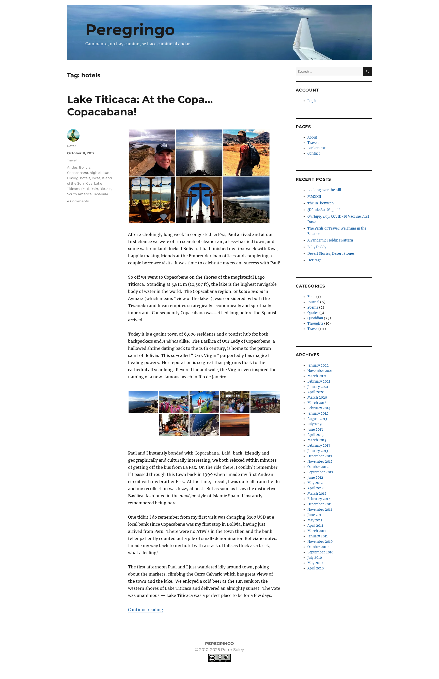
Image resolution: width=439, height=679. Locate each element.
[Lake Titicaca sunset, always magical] (234, 425)
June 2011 (315, 515)
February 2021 (318, 381)
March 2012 (316, 493)
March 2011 (316, 531)
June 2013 (315, 429)
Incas (96, 178)
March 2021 (316, 376)
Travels (313, 143)
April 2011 (315, 525)
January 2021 (317, 387)
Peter (71, 146)
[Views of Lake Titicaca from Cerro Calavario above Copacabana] (143, 402)
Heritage (314, 260)
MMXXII (314, 196)
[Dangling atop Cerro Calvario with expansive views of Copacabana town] (204, 425)
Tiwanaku (101, 194)
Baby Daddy (316, 247)
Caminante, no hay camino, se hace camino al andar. (138, 43)
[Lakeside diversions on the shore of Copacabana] (265, 402)
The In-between (320, 203)
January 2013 (317, 451)
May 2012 (315, 483)
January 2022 (318, 365)
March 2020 (317, 397)
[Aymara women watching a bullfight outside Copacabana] (174, 402)
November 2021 (320, 371)
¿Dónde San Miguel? (323, 210)
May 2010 (315, 563)
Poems (312, 307)
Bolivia (84, 167)
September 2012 (320, 472)
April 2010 (315, 568)
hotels (85, 178)
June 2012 (315, 477)
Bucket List (316, 148)
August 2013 (317, 419)
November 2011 (319, 509)
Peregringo (130, 29)
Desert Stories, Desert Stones (331, 253)
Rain (94, 189)
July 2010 (314, 557)
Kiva (88, 183)
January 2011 (317, 536)
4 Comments (78, 201)
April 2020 (315, 392)
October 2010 (317, 547)
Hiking (73, 178)
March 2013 (316, 440)
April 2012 (315, 488)
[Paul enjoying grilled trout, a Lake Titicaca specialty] (174, 425)
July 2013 (314, 424)
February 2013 (318, 445)
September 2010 (320, 552)
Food (311, 297)
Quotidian (315, 318)
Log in (312, 101)
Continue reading (145, 609)
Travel (72, 160)
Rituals (105, 189)
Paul (85, 189)
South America (79, 194)
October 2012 (317, 467)
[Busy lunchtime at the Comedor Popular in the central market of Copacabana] (234, 402)
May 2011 (314, 520)
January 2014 (317, 413)
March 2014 (316, 403)
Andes (72, 167)
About (312, 137)
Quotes (313, 313)
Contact (313, 153)
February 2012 (318, 499)
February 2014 (318, 408)
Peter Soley (232, 649)
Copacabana (77, 173)
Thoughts (315, 323)
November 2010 (320, 541)
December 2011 (319, 504)
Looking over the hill (324, 190)
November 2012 (320, 461)
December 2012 (319, 456)
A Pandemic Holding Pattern (330, 240)
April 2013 (315, 435)
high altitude (101, 173)
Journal (313, 302)
